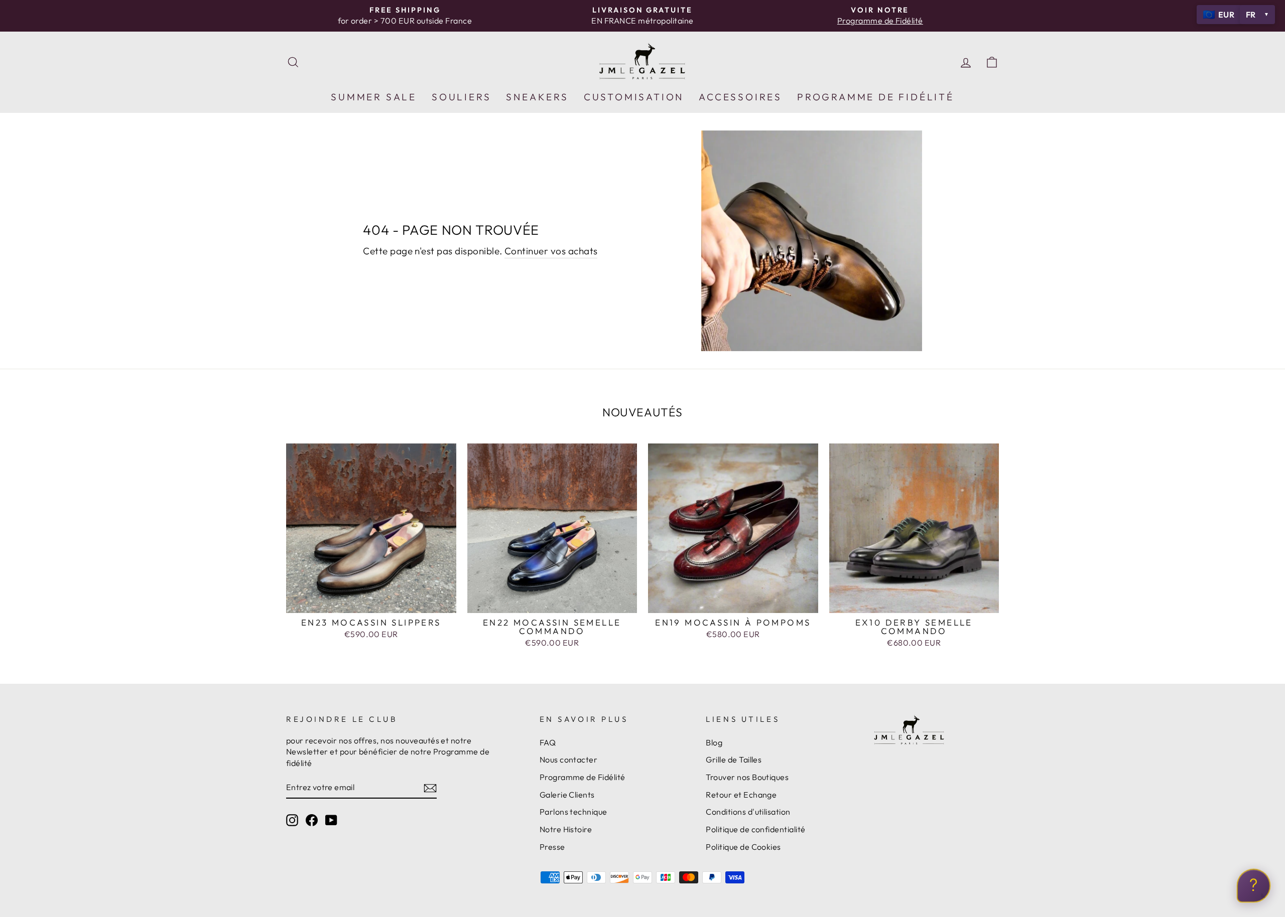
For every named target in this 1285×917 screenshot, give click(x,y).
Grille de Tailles (733, 759)
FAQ (548, 742)
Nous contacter (569, 759)
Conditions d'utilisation (748, 812)
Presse (552, 847)
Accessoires (740, 97)
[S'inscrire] (430, 788)
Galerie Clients (567, 795)
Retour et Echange (741, 795)
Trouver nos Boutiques (747, 777)
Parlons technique (573, 812)
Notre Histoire (566, 829)
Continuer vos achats (551, 251)
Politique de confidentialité (755, 829)
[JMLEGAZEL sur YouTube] (331, 820)
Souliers (461, 97)
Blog (714, 742)
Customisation (634, 97)
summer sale (374, 97)
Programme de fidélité (875, 97)
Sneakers (537, 97)
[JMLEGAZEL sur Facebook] (312, 820)
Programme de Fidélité (582, 777)
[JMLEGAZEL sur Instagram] (292, 820)
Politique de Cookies (743, 847)
